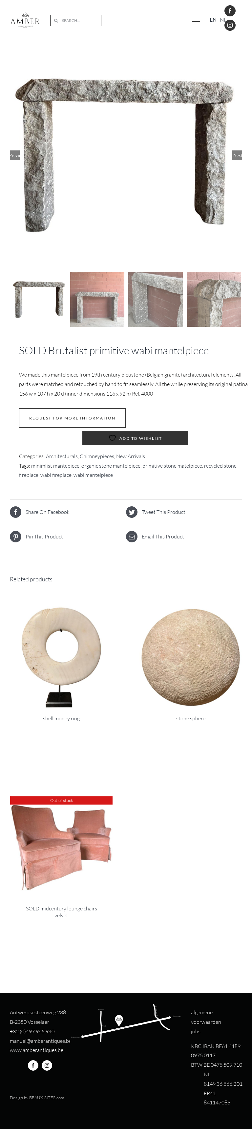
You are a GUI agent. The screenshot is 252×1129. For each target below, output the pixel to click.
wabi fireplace (56, 475)
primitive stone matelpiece (172, 465)
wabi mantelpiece (93, 475)
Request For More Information (72, 418)
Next (237, 155)
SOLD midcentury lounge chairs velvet (61, 912)
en (213, 19)
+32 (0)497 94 (26, 1031)
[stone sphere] (190, 657)
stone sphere (190, 718)
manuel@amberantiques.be (41, 1041)
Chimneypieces (97, 456)
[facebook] (230, 10)
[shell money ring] (61, 657)
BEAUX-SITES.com (46, 1097)
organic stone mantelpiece (110, 465)
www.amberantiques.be (36, 1050)
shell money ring (61, 718)
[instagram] (230, 25)
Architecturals (62, 456)
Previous (15, 155)
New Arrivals (130, 456)
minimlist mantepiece (55, 465)
